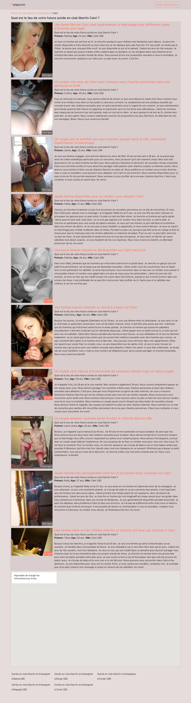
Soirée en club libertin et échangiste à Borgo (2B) (73, 676)
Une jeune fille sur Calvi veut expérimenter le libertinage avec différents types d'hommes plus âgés (112, 26)
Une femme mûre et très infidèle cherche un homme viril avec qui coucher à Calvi (114, 530)
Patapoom (18, 4)
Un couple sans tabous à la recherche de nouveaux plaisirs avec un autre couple (114, 371)
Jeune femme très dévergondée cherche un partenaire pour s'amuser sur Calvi (112, 473)
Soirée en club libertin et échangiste (30, 13)
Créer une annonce (167, 4)
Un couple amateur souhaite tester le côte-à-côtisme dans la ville (103, 418)
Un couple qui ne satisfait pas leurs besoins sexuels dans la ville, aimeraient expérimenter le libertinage (110, 141)
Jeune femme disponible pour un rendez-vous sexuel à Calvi (98, 196)
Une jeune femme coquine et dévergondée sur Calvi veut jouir (100, 250)
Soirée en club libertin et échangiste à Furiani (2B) (116, 676)
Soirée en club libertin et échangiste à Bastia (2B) (31, 676)
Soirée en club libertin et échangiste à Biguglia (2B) (31, 687)
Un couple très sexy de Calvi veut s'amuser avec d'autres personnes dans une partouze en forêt (112, 83)
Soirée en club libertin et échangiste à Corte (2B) (73, 687)
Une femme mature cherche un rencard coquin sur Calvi (95, 307)
